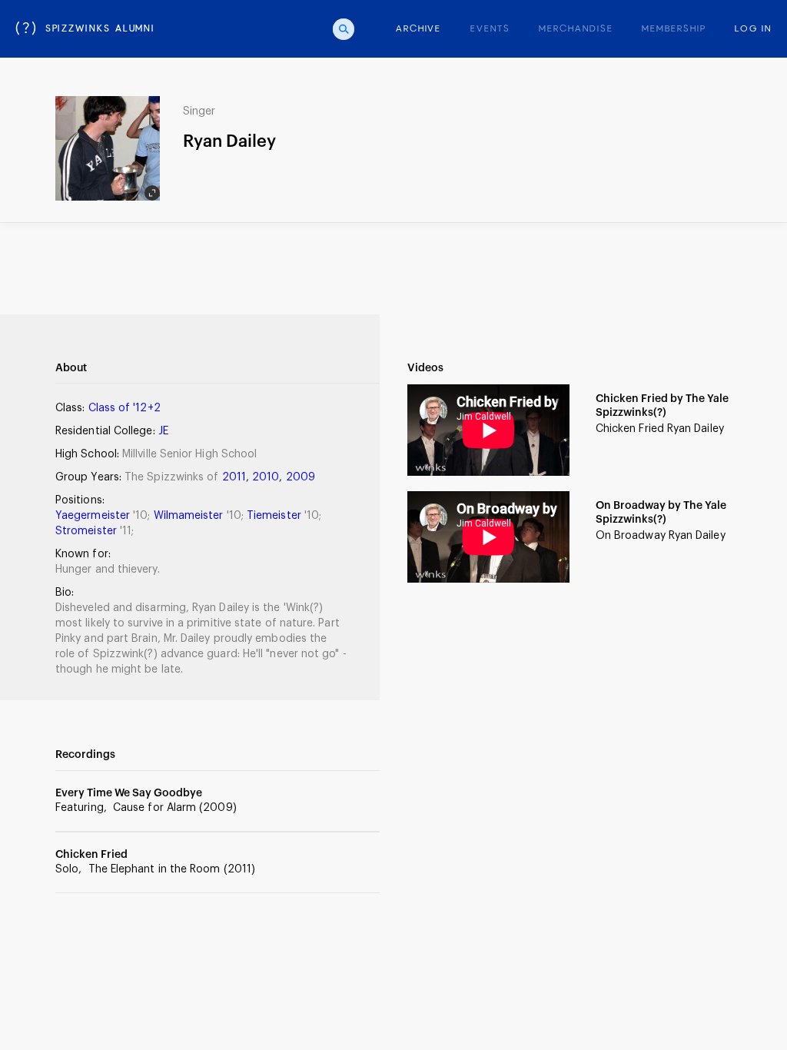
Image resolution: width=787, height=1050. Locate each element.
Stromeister (87, 531)
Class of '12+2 (124, 408)
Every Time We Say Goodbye (128, 793)
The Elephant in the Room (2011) (171, 869)
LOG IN (753, 29)
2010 (265, 477)
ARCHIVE (418, 29)
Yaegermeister (94, 515)
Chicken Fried (91, 854)
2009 (300, 477)
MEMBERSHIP (674, 29)
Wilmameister (190, 515)
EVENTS (490, 29)
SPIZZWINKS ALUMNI (85, 29)
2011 (234, 477)
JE (163, 431)
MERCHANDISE (576, 29)
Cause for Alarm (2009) (175, 807)
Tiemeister (275, 515)
